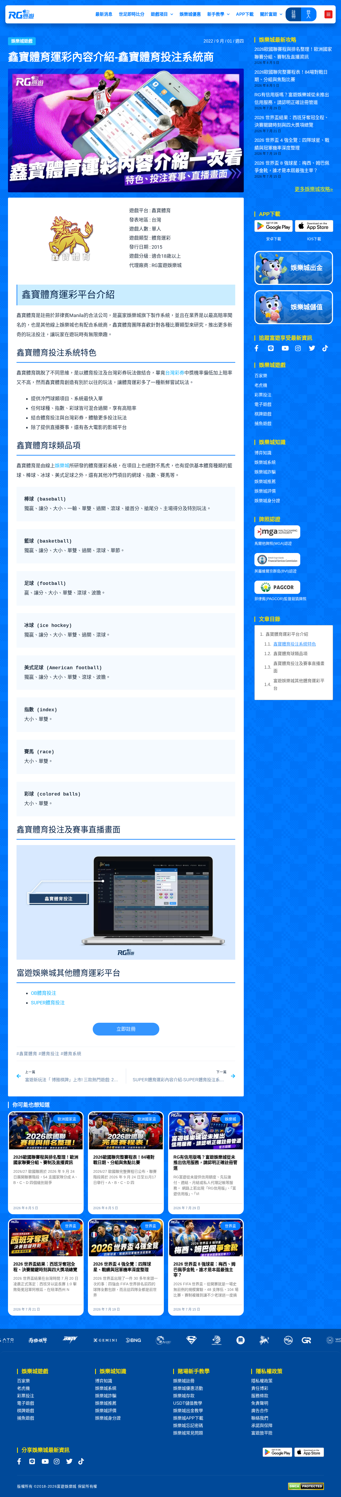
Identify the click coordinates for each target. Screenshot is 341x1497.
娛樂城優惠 (190, 14)
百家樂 (260, 375)
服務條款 (259, 1396)
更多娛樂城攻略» (314, 189)
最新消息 (103, 14)
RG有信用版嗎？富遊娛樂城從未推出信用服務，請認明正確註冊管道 (205, 1163)
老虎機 (260, 385)
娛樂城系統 (265, 462)
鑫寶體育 (28, 1053)
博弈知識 (262, 453)
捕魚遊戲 (262, 423)
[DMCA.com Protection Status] (306, 1486)
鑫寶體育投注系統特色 (294, 644)
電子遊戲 (262, 404)
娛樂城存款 (183, 1396)
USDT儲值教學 (187, 1403)
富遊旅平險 (262, 1433)
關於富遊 (268, 14)
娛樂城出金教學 (188, 1410)
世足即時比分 (131, 14)
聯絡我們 (259, 1418)
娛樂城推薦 (265, 481)
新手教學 (215, 14)
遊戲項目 (159, 14)
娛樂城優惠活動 (188, 1388)
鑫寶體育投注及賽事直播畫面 (298, 667)
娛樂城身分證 (267, 500)
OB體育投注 (43, 993)
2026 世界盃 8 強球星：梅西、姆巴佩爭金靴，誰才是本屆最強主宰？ (204, 1270)
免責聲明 (259, 1403)
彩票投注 (262, 395)
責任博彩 (259, 1388)
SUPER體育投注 (48, 1002)
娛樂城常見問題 (188, 1433)
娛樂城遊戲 (22, 41)
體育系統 (72, 1053)
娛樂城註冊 (183, 1381)
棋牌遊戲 (262, 414)
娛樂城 (62, 465)
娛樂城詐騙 (265, 472)
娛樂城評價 (265, 491)
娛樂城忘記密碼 (188, 1425)
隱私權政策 (262, 1381)
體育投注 (50, 1053)
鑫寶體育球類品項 (290, 653)
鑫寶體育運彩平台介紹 (287, 634)
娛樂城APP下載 (188, 1418)
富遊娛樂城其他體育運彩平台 (298, 685)
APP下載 (245, 14)
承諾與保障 (262, 1425)
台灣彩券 (174, 373)
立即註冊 (126, 1029)
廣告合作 (259, 1410)
